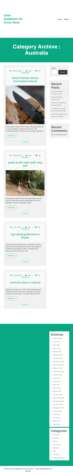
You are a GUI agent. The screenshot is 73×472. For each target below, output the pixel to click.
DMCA (66, 19)
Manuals (56, 448)
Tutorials (56, 454)
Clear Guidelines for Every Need (13, 19)
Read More (11, 135)
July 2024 (56, 414)
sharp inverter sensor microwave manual (25, 79)
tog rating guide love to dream (25, 236)
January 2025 (57, 394)
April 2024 (56, 424)
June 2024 (56, 418)
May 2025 (56, 385)
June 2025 (56, 381)
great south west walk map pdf (25, 164)
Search (53, 68)
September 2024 (59, 408)
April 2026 (56, 348)
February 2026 (58, 355)
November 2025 (58, 365)
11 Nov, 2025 (16, 71)
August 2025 (57, 375)
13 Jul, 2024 (16, 275)
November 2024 (58, 401)
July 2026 (56, 342)
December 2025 (58, 361)
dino (29, 71)
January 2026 (57, 358)
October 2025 (57, 368)
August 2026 (57, 338)
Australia (25, 142)
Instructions (57, 444)
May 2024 (56, 421)
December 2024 (58, 398)
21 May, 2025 (17, 155)
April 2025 (56, 388)
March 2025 (57, 391)
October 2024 (57, 404)
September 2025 (58, 371)
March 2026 (57, 352)
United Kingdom (58, 458)
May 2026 (56, 345)
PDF (54, 451)
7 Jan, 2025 (16, 227)
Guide (55, 441)
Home (59, 19)
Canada (55, 438)
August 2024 (57, 411)
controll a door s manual (25, 282)
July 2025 (56, 378)
